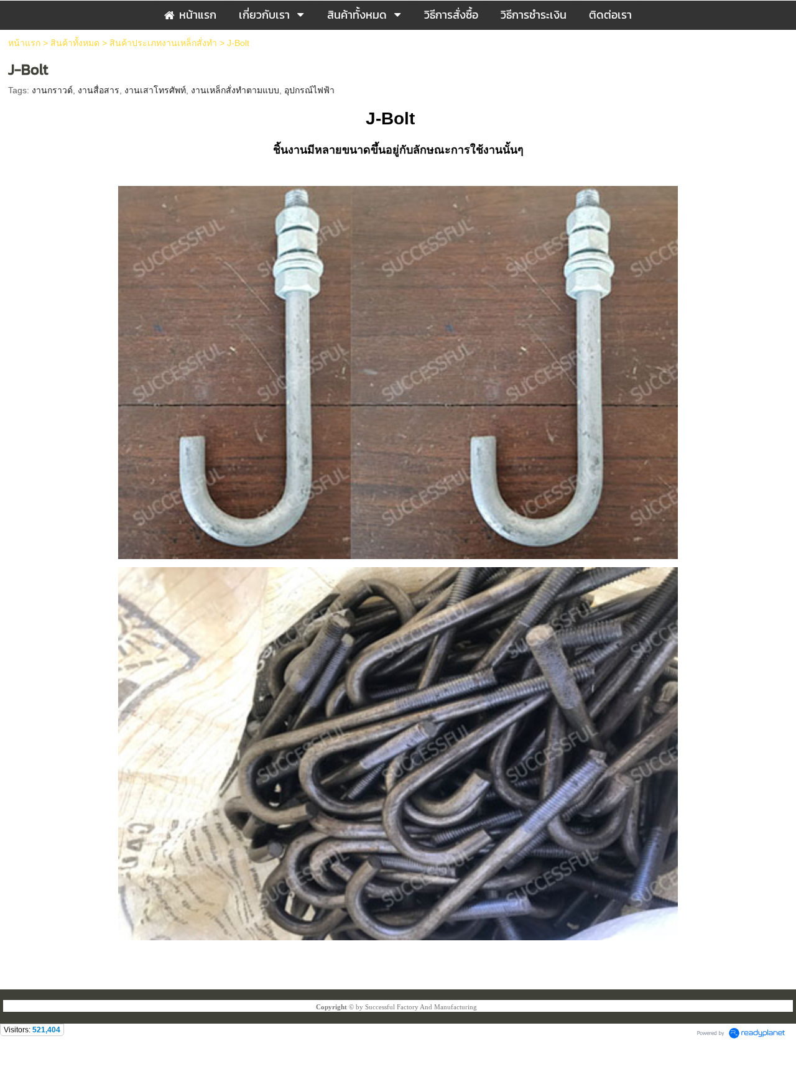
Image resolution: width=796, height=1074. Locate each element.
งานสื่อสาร (98, 90)
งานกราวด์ (52, 90)
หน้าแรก (24, 43)
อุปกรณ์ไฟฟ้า (309, 90)
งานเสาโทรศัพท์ (155, 90)
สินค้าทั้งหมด (75, 43)
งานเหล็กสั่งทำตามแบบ (235, 90)
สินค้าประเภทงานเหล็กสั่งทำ (163, 43)
